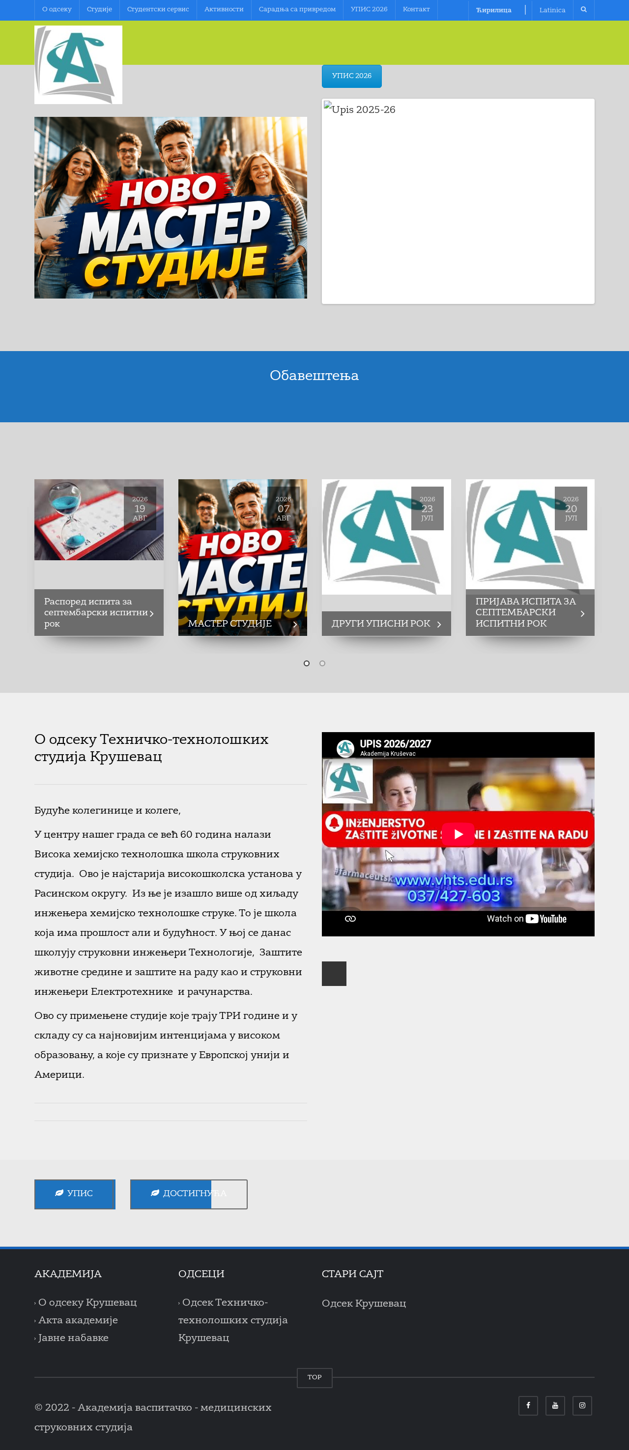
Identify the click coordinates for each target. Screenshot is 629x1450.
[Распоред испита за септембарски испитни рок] (99, 519)
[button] (306, 663)
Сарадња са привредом (297, 9)
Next (607, 201)
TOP (315, 1377)
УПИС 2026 (369, 9)
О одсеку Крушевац (87, 1303)
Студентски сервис (158, 9)
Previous (309, 201)
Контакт (416, 9)
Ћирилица (494, 10)
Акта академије (78, 1321)
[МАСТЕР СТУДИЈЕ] (243, 557)
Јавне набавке (73, 1338)
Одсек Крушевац (364, 1304)
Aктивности (224, 9)
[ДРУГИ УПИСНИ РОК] (386, 537)
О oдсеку (57, 9)
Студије (99, 9)
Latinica (553, 10)
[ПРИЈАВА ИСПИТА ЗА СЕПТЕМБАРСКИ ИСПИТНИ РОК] (530, 537)
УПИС (78, 1194)
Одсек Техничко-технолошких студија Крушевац (233, 1320)
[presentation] (19, 564)
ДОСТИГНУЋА (193, 1194)
